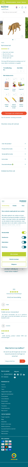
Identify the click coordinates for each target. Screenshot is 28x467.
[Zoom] (22, 36)
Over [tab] (23, 205)
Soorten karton (4, 431)
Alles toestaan (14, 254)
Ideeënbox (4, 421)
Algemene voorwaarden (7, 394)
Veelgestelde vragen (6, 391)
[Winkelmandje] (22, 7)
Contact (19, 2)
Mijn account (4, 410)
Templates (4, 406)
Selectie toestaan (14, 259)
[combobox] (14, 12)
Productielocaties (5, 408)
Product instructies (5, 403)
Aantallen (20, 68)
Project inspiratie (5, 417)
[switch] (24, 237)
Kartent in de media (6, 424)
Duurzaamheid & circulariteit (8, 429)
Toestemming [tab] (5, 205)
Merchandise (4, 433)
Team (2, 389)
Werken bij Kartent (5, 426)
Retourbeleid (4, 401)
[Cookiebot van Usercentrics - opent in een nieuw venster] (19, 201)
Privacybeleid (4, 396)
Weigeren (14, 264)
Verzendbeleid (5, 398)
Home (2, 42)
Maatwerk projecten (11, 2)
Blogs (2, 419)
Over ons (24, 2)
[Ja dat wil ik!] (22, 361)
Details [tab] (14, 205)
